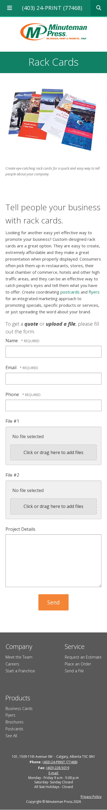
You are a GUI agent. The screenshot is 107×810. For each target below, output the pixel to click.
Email (11, 367)
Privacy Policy (91, 796)
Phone (12, 394)
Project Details (20, 529)
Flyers (10, 715)
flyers (94, 292)
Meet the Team (18, 657)
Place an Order (78, 664)
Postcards (14, 728)
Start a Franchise (20, 670)
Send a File (74, 670)
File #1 (12, 421)
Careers (12, 664)
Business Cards (19, 708)
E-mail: (54, 773)
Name (12, 341)
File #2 (12, 475)
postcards (70, 292)
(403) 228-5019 (57, 767)
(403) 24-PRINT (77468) (52, 8)
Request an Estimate (83, 657)
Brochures (14, 722)
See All (11, 735)
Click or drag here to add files (53, 452)
